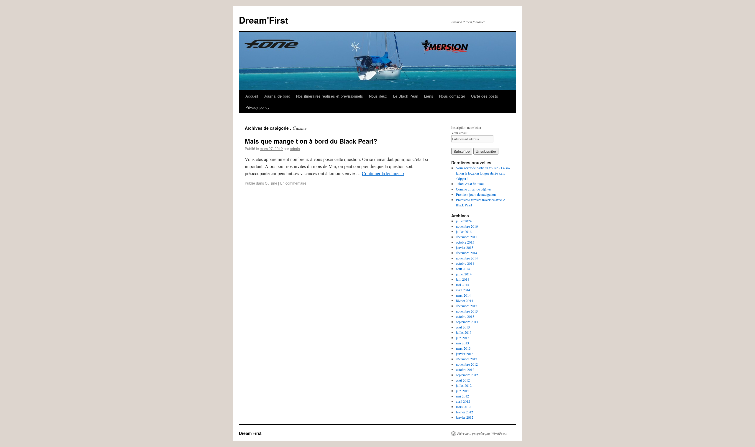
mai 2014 (462, 284)
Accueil (251, 96)
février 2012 (464, 412)
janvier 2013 (464, 353)
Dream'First (263, 20)
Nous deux (378, 96)
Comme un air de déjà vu (473, 189)
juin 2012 (462, 390)
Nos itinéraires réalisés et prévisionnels (329, 96)
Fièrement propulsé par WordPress (482, 433)
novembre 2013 (467, 311)
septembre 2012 (467, 374)
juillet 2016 (464, 231)
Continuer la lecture (383, 173)
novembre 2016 (467, 226)
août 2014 (463, 268)
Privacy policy (257, 107)
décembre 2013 (466, 305)
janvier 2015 (464, 247)
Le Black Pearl (405, 96)
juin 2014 (462, 279)
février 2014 (464, 300)
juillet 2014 (464, 274)
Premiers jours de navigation (476, 194)
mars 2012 (463, 406)
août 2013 (463, 327)
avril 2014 (463, 289)
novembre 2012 (467, 364)
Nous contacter (452, 96)
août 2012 (463, 380)
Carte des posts (484, 96)
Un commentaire (293, 182)
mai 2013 (462, 343)
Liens (428, 96)
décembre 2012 (466, 358)
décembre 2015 (466, 236)
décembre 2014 (466, 252)
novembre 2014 (467, 258)
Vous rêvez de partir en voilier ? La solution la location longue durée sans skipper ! (483, 173)
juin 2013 (462, 337)
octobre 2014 (465, 263)
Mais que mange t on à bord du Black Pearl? (311, 141)
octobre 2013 (465, 316)
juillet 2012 (464, 385)
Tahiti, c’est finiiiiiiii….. (472, 183)
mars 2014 (463, 295)
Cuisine (271, 182)
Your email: (459, 132)
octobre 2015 (465, 242)
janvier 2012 (464, 417)
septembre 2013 (467, 321)
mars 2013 (463, 348)
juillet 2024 (464, 220)
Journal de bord (277, 96)
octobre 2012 (465, 369)
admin (295, 148)
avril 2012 (463, 401)
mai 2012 (462, 396)
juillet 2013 (464, 332)
